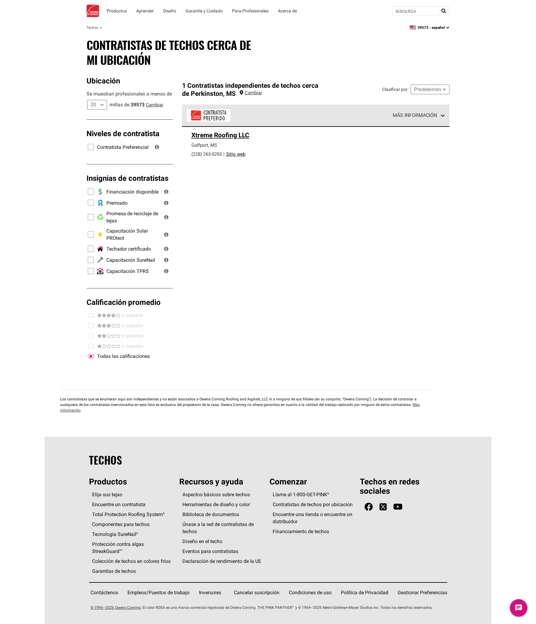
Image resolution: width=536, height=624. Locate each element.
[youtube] (397, 507)
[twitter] (383, 507)
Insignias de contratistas (127, 178)
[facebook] (368, 507)
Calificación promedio (124, 302)
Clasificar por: (395, 89)
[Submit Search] (443, 11)
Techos (92, 27)
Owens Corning (93, 11)
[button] (157, 147)
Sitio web (235, 154)
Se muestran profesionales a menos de (129, 94)
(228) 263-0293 (206, 154)
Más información (415, 115)
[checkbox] (91, 356)
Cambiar (154, 105)
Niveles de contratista (123, 133)
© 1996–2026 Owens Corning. (116, 607)
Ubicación (103, 80)
